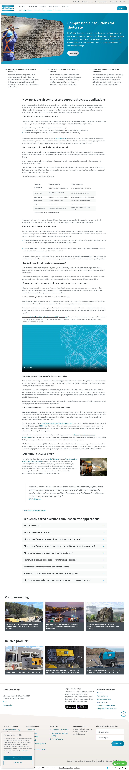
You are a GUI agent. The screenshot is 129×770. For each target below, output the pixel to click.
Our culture (32, 730)
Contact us (76, 2)
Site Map (109, 761)
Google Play (82, 707)
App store (70, 707)
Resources (43, 6)
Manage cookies (89, 761)
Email (4, 702)
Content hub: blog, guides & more (37, 750)
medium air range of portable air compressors (57, 423)
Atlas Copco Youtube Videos (106, 705)
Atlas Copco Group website (60, 730)
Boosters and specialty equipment (12, 731)
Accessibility (101, 761)
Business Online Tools (104, 699)
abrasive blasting (61, 138)
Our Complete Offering (101, 2)
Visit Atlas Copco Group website (69, 768)
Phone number (7, 705)
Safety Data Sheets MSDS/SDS (107, 709)
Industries (65, 6)
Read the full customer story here (35, 510)
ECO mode (43, 426)
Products (22, 6)
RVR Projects (54, 459)
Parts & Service (32, 6)
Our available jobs (87, 2)
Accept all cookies (18, 758)
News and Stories (102, 702)
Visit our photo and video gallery (60, 734)
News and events (54, 6)
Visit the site (118, 744)
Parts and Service (102, 696)
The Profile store (57, 739)
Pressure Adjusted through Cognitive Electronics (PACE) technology (44, 317)
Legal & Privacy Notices (75, 761)
